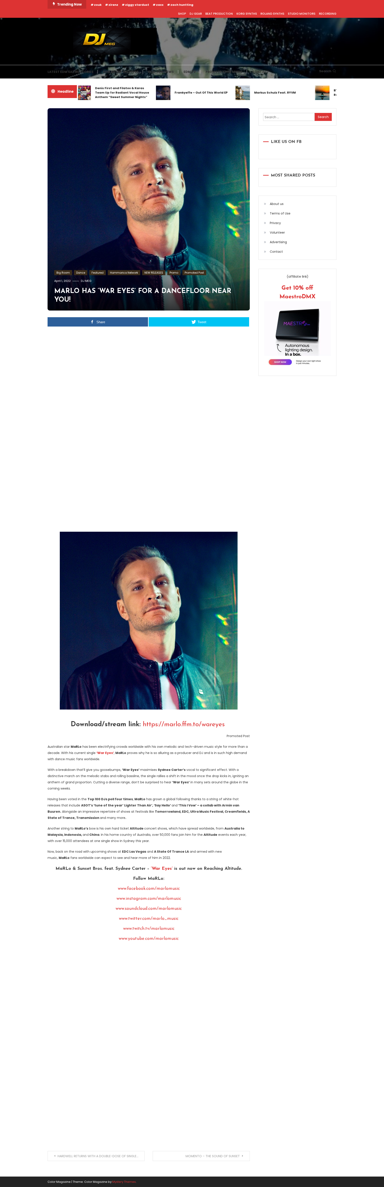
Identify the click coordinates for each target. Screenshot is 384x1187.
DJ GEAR (196, 14)
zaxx (160, 5)
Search (325, 71)
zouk (98, 5)
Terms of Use (280, 213)
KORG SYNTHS (246, 14)
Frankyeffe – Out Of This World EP (180, 92)
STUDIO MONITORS (301, 14)
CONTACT (260, 72)
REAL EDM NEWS (161, 72)
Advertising (278, 242)
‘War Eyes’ (162, 868)
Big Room (63, 273)
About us (277, 204)
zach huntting (181, 5)
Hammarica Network (124, 273)
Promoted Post (194, 273)
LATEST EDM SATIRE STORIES (70, 72)
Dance (80, 273)
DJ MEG (86, 281)
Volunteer (277, 232)
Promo (174, 273)
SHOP (182, 14)
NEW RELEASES (153, 273)
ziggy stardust (137, 5)
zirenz (113, 5)
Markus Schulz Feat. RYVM (254, 92)
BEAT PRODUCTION (219, 14)
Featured (98, 273)
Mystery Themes (124, 1182)
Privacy (275, 223)
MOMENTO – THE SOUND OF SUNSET (213, 1156)
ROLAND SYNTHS (272, 14)
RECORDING (327, 14)
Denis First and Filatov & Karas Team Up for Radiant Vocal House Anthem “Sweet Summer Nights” (101, 92)
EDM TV (190, 72)
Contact (276, 251)
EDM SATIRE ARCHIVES (120, 72)
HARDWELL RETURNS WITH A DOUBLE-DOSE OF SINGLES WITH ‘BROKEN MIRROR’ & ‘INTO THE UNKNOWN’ (101, 1156)
